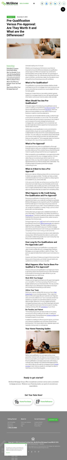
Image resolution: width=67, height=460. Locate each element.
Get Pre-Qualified (11, 422)
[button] (34, 3)
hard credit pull (29, 215)
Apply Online (10, 425)
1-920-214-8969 (12, 427)
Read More (8, 452)
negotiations (44, 307)
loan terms (48, 109)
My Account (10, 424)
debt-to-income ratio (46, 223)
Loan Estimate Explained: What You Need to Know (13, 78)
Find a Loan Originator (26, 422)
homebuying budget (49, 107)
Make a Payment (38, 424)
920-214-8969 (24, 3)
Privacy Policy (37, 425)
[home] (9, 3)
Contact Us (53, 419)
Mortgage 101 (11, 17)
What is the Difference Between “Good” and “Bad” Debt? (14, 83)
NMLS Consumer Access (32, 443)
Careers (22, 424)
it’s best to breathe (51, 315)
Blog (22, 425)
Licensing (42, 443)
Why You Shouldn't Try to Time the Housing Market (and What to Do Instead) (13, 74)
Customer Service (38, 422)
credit (41, 221)
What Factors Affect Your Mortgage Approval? (14, 88)
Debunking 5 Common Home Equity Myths (12, 69)
